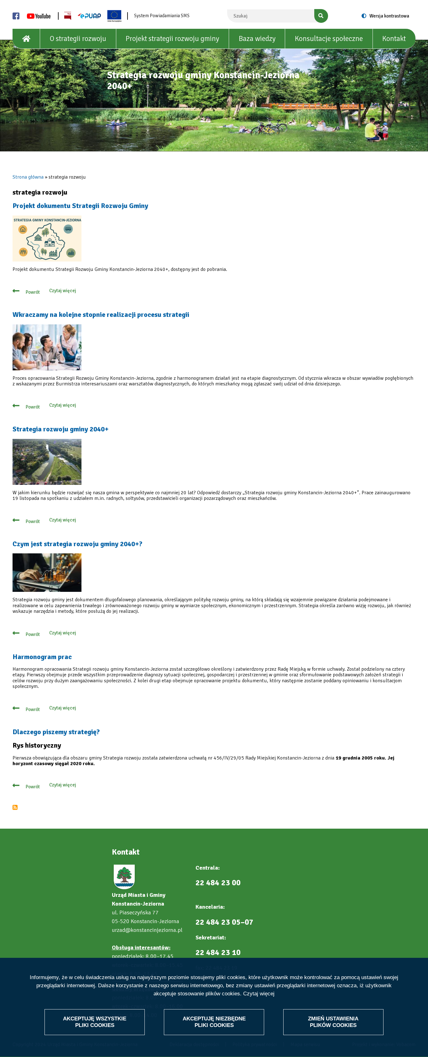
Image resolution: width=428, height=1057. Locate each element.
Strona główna (28, 177)
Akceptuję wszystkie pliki (94, 1022)
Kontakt (394, 38)
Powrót (33, 292)
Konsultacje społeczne (329, 38)
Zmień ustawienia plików (333, 1022)
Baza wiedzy (257, 38)
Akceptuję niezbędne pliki (214, 1022)
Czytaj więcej (258, 994)
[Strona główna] (26, 39)
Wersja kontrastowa (389, 15)
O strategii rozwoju (78, 38)
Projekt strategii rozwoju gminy (172, 38)
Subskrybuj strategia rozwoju (15, 807)
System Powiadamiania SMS (162, 15)
